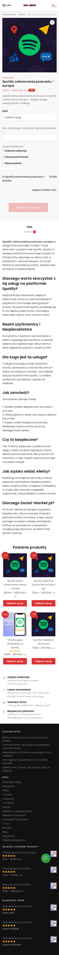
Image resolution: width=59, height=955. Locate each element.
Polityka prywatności (14, 840)
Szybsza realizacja (15, 150)
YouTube (7, 794)
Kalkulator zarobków (13, 815)
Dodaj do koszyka (28, 207)
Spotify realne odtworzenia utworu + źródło (15, 584)
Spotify (21, 14)
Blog (4, 831)
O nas (5, 823)
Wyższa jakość (13, 163)
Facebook (8, 798)
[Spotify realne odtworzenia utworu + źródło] (15, 565)
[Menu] (4, 5)
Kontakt (6, 827)
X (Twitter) (8, 802)
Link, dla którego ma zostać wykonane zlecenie (29, 130)
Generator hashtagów (15, 819)
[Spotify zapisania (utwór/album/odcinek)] (43, 565)
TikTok (5, 790)
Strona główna (9, 14)
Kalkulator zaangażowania (17, 811)
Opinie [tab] (29, 232)
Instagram (8, 786)
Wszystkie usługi (11, 782)
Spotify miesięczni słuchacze (43, 641)
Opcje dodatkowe (12, 146)
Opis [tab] (29, 227)
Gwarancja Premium (16, 156)
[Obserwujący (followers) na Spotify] (15, 624)
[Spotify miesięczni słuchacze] (43, 624)
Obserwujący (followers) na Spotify (15, 643)
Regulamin (8, 836)
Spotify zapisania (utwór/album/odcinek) (43, 584)
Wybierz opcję (15, 603)
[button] (52, 22)
